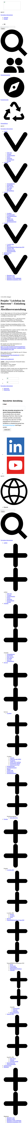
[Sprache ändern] (14, 491)
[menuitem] (6, 17)
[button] (14, 12)
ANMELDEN (7, 429)
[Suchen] (14, 56)
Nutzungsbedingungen (9, 425)
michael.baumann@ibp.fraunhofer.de (10, 355)
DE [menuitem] (5, 24)
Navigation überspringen (7, 15)
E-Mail (4, 404)
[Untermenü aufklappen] (15, 142)
